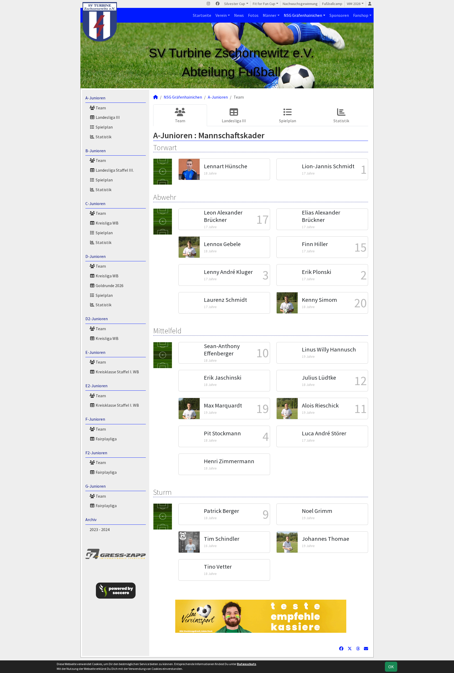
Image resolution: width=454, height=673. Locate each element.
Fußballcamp (332, 3)
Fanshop (360, 15)
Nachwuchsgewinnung (300, 3)
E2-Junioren (96, 385)
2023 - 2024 (100, 529)
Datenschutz (246, 664)
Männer (269, 15)
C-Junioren (95, 203)
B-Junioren (95, 150)
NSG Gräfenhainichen (303, 15)
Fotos (253, 15)
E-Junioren (95, 352)
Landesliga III (107, 117)
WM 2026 (353, 3)
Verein (221, 15)
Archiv (90, 519)
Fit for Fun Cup (264, 3)
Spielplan (104, 127)
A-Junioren (95, 97)
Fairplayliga (106, 438)
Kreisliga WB (106, 223)
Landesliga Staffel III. (114, 170)
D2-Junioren (96, 318)
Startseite (202, 15)
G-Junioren (95, 486)
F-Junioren (95, 419)
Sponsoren (339, 15)
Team (100, 107)
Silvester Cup (234, 3)
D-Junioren (95, 256)
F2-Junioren (96, 452)
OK (391, 666)
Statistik (103, 136)
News (239, 15)
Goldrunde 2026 (109, 285)
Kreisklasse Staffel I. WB (117, 371)
